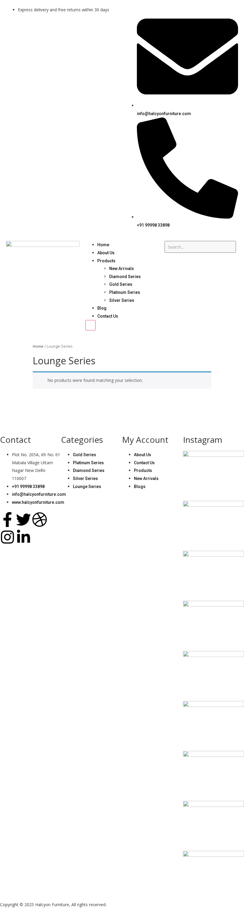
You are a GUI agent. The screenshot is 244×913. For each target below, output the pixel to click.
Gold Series (120, 284)
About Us (106, 252)
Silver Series (121, 300)
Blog (102, 308)
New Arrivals (121, 268)
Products (106, 260)
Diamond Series (125, 276)
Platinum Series (124, 292)
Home (103, 244)
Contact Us (107, 316)
